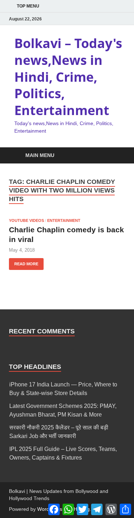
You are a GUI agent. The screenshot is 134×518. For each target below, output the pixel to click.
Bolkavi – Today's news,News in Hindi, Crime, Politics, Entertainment (68, 76)
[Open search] (116, 155)
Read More (23, 262)
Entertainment (63, 220)
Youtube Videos (26, 220)
